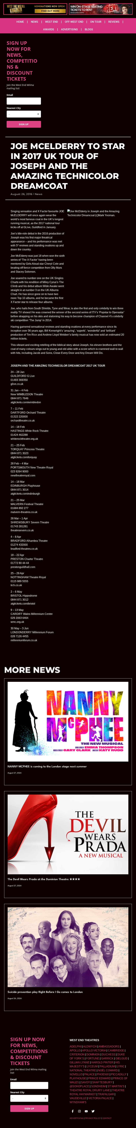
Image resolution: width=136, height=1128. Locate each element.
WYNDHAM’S (78, 1102)
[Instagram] (79, 1111)
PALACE (89, 1074)
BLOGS (89, 29)
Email (10, 95)
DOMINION (93, 1054)
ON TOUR (95, 21)
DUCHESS (108, 1054)
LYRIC (121, 1066)
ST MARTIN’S (115, 1086)
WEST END (51, 21)
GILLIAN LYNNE (79, 1062)
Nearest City (14, 108)
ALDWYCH (90, 1046)
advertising (76, 1118)
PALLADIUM (107, 1066)
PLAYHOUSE (78, 1078)
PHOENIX (103, 1074)
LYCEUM (92, 1066)
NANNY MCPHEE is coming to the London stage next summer (47, 766)
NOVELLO (76, 1074)
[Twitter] (93, 1111)
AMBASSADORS (109, 1046)
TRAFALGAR (106, 1094)
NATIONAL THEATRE (83, 1070)
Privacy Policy (93, 1118)
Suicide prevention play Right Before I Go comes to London (45, 992)
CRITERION (77, 1054)
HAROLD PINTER (102, 1062)
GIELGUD (121, 1058)
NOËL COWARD (108, 1070)
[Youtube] (86, 1111)
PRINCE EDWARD (99, 1078)
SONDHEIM (98, 1086)
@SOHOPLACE (79, 1086)
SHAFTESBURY (102, 1082)
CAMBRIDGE (116, 1050)
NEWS (34, 21)
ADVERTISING (69, 29)
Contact (106, 1118)
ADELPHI (75, 1046)
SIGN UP (24, 124)
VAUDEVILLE (78, 1098)
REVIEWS (113, 21)
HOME (20, 21)
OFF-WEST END (74, 21)
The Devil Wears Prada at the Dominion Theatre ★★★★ (44, 879)
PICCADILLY (119, 1074)
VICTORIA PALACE (100, 1098)
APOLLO (75, 1050)
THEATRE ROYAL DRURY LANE (90, 1090)
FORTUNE (92, 1058)
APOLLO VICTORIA (94, 1050)
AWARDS (48, 29)
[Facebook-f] (73, 1111)
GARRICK (107, 1058)
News (38, 194)
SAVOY (85, 1082)
